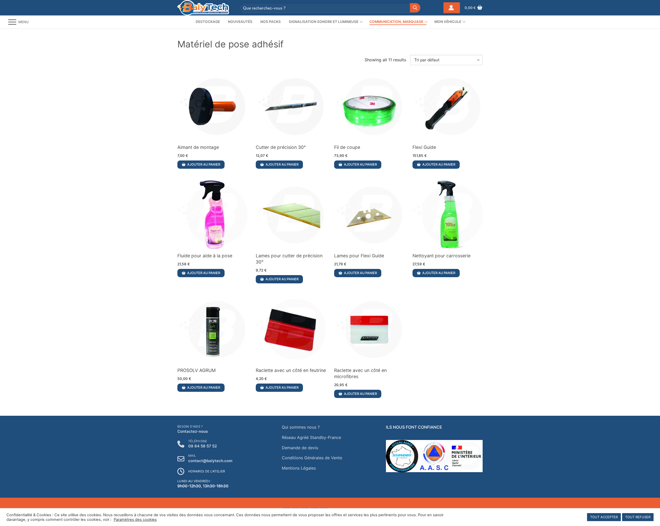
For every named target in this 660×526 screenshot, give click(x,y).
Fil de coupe (347, 147)
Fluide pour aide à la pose (204, 255)
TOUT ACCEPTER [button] (604, 517)
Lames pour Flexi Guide (359, 255)
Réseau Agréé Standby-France (311, 437)
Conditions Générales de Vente (312, 457)
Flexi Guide (424, 147)
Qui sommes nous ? (301, 427)
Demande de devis (300, 447)
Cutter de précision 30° (281, 147)
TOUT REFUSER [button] (637, 517)
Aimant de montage (198, 147)
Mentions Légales (299, 468)
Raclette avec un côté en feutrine (291, 370)
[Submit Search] (415, 7)
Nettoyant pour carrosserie (441, 255)
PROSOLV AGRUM (196, 370)
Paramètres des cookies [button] (135, 519)
